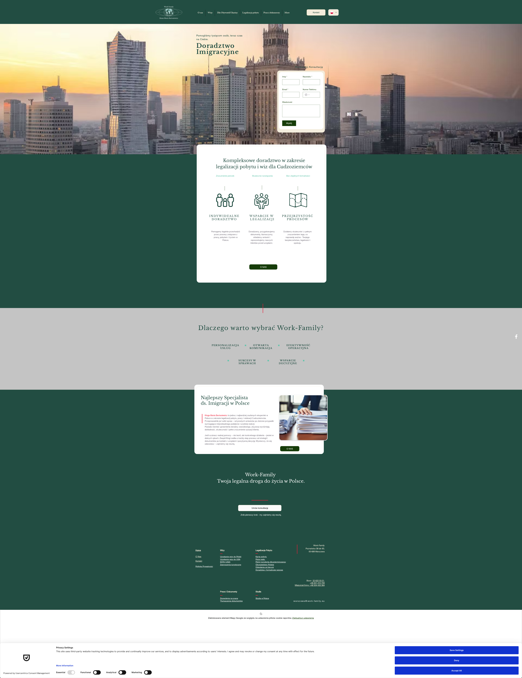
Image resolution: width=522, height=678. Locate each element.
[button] (210, 13)
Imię (284, 77)
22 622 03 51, (319, 580)
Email (285, 89)
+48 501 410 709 (317, 583)
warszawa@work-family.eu (309, 601)
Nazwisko (307, 77)
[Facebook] (516, 337)
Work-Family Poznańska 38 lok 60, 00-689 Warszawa (315, 548)
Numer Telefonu (309, 89)
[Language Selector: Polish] (333, 12)
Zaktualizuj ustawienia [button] (303, 618)
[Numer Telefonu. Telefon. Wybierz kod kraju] (307, 94)
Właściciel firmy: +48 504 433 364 (310, 585)
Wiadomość (287, 102)
